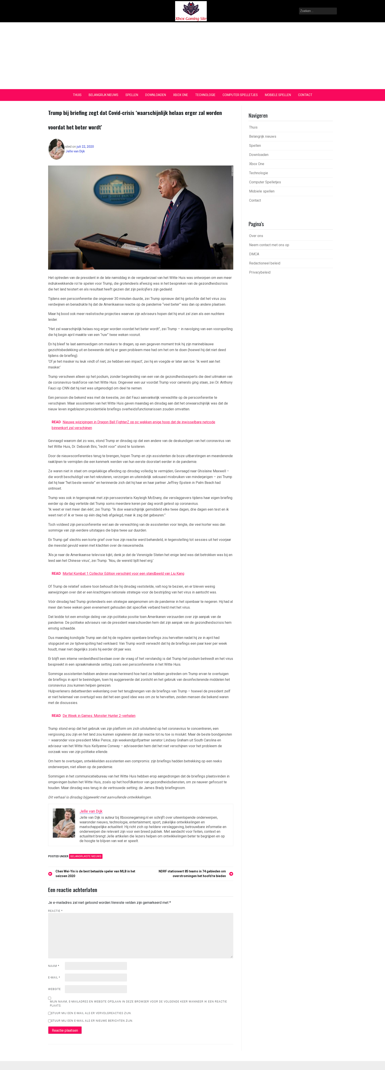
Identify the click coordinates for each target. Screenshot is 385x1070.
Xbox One (180, 95)
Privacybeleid (259, 272)
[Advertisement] (192, 56)
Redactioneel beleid (264, 263)
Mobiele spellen (278, 95)
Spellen (131, 95)
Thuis (77, 95)
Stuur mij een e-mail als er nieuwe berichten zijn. (92, 1020)
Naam (53, 966)
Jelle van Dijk (75, 151)
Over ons (256, 236)
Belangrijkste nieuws (85, 856)
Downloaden (155, 95)
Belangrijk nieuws (103, 95)
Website (54, 989)
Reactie (55, 910)
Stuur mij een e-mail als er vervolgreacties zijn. (91, 1013)
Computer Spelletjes (240, 95)
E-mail (54, 977)
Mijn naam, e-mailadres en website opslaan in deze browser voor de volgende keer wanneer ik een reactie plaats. (138, 1003)
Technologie (205, 95)
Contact (305, 95)
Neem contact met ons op (269, 245)
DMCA (254, 254)
